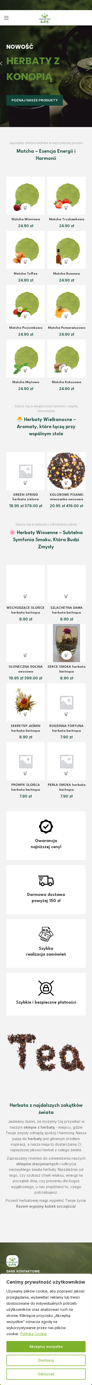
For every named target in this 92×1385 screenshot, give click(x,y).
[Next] (87, 63)
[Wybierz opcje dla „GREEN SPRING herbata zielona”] (25, 483)
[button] (25, 207)
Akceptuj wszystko (46, 1346)
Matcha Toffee (26, 273)
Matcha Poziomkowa (25, 328)
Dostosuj (46, 1360)
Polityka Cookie (33, 1334)
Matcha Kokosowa (66, 382)
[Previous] (5, 63)
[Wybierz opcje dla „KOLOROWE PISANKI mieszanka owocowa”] (66, 483)
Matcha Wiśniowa (26, 219)
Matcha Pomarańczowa (66, 328)
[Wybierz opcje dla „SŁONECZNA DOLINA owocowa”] (25, 655)
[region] (46, 1329)
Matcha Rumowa (66, 273)
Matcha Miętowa (25, 382)
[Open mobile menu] (6, 18)
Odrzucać (46, 1374)
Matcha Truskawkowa (66, 219)
